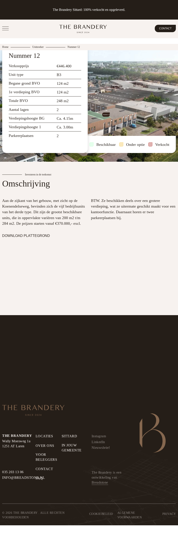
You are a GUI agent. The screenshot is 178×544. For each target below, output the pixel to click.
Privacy (169, 514)
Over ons (45, 446)
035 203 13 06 (13, 472)
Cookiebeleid (101, 514)
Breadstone (100, 482)
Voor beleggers (46, 457)
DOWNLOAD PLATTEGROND (26, 236)
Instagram (99, 436)
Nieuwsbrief (101, 447)
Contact (165, 28)
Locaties (44, 436)
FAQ (39, 478)
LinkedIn (98, 442)
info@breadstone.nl (23, 477)
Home (5, 46)
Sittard (69, 436)
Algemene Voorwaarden (129, 515)
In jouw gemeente (72, 447)
